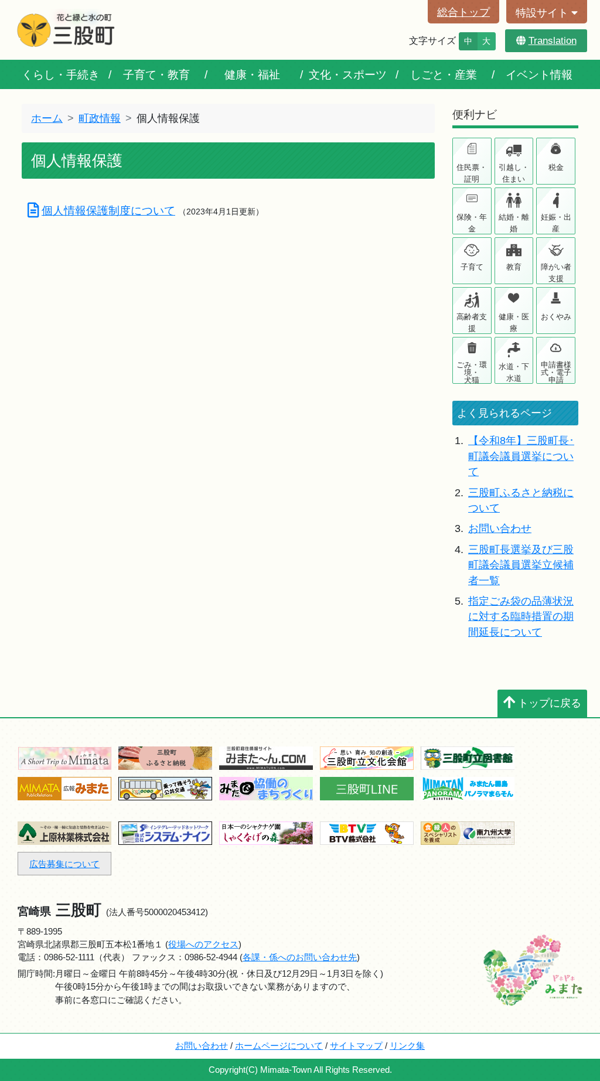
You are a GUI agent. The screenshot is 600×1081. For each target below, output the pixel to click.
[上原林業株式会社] (64, 832)
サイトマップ (356, 1046)
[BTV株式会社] (367, 832)
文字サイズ (432, 41)
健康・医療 (514, 322)
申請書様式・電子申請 (556, 371)
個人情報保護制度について (108, 210)
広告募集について (64, 864)
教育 (513, 266)
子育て (472, 266)
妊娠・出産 (556, 223)
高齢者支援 (471, 322)
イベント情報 (539, 74)
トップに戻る (549, 703)
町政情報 (100, 118)
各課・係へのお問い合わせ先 (300, 957)
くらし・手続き (61, 74)
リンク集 (407, 1046)
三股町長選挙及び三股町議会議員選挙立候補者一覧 (521, 565)
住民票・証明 (471, 173)
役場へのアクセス (203, 944)
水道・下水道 (514, 372)
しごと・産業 (443, 74)
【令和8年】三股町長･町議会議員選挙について (521, 456)
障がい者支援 (556, 272)
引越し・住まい (514, 173)
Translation (553, 40)
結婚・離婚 (514, 223)
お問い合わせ (499, 528)
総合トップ (463, 12)
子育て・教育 (156, 74)
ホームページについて (279, 1046)
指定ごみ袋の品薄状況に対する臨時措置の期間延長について (521, 616)
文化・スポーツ (348, 74)
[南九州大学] (467, 832)
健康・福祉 (252, 74)
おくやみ (556, 316)
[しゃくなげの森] (266, 832)
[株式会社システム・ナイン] (165, 832)
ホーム (47, 118)
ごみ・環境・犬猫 (471, 371)
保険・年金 (471, 223)
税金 (556, 167)
